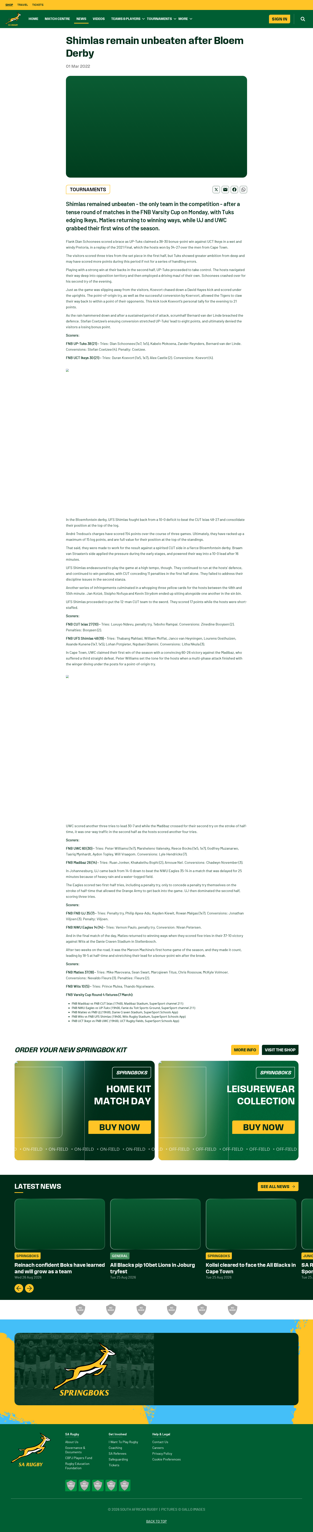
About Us (71, 1442)
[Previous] (18, 1288)
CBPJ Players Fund (78, 1458)
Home (33, 19)
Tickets (37, 4)
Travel (22, 4)
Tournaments (159, 19)
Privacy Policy (162, 1453)
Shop (9, 4)
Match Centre (57, 19)
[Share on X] (216, 189)
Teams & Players (125, 19)
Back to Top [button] (156, 1521)
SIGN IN (279, 19)
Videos (99, 19)
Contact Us (160, 1442)
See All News (275, 1186)
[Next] (29, 1288)
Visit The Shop (280, 1050)
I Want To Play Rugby (123, 1442)
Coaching (115, 1448)
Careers (158, 1448)
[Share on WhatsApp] (243, 189)
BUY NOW (119, 1127)
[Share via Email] (225, 189)
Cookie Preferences (166, 1459)
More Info (245, 1050)
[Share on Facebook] (234, 189)
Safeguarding (118, 1459)
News (81, 19)
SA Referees (117, 1453)
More (183, 19)
